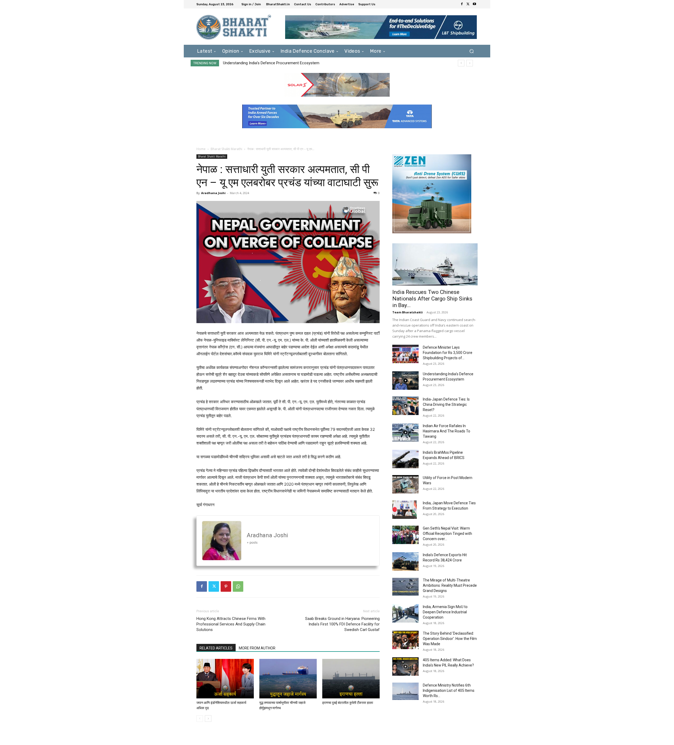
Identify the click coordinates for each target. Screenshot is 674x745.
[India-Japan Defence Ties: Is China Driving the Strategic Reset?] (405, 406)
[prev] (461, 63)
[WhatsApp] (238, 586)
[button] (471, 51)
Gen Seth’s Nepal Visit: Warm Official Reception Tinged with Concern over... (447, 533)
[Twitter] (468, 4)
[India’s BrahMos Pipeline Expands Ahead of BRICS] (405, 459)
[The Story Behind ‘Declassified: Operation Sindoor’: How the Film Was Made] (405, 640)
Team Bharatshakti (407, 312)
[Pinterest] (226, 586)
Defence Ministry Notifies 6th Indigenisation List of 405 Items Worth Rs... (448, 690)
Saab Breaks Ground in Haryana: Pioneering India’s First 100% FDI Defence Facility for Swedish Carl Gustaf (342, 624)
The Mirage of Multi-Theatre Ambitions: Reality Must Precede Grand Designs (450, 585)
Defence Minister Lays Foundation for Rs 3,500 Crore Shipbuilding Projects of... (447, 352)
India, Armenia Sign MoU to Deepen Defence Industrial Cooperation (445, 612)
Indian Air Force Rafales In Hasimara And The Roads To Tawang (446, 431)
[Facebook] (462, 4)
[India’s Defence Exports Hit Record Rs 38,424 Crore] (405, 561)
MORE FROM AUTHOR (257, 648)
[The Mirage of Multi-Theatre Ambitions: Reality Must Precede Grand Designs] (405, 587)
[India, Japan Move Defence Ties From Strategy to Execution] (404, 509)
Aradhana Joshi (213, 193)
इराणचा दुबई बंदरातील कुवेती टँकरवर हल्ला (347, 703)
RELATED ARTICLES (216, 648)
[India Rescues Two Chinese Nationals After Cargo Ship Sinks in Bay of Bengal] (435, 264)
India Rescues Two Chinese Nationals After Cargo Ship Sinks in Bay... (432, 298)
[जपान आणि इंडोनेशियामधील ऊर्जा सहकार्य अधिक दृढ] (225, 678)
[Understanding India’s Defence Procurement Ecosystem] (405, 380)
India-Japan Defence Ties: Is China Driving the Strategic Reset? (279, 63)
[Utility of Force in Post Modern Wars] (405, 484)
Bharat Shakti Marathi (226, 149)
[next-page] (208, 718)
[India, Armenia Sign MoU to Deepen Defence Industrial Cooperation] (405, 613)
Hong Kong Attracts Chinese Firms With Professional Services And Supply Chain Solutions (230, 624)
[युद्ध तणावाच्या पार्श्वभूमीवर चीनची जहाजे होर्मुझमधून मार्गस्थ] (288, 678)
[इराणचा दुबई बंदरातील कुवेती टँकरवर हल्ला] (351, 678)
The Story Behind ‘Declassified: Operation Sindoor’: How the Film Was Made (450, 638)
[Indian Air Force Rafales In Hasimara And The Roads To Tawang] (405, 432)
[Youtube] (474, 4)
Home (201, 149)
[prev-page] (199, 718)
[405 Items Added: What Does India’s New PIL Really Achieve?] (405, 666)
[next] (469, 63)
